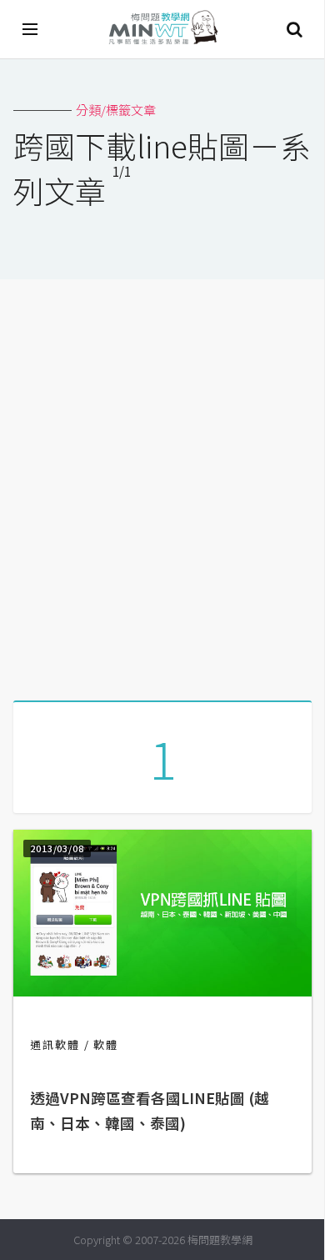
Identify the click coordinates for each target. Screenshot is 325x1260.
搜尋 (294, 29)
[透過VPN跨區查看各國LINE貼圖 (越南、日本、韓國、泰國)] (162, 991)
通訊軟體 (55, 1044)
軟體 (105, 1044)
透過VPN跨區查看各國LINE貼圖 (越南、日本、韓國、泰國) (149, 1110)
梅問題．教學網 (162, 30)
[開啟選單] (30, 29)
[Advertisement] (162, 483)
